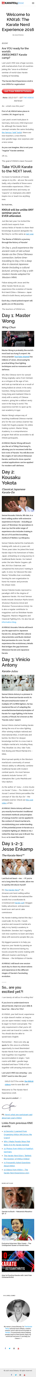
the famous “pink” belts (12, 132)
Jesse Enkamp (19, 35)
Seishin (7, 1332)
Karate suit (19, 903)
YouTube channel (21, 357)
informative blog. (9, 622)
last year (29, 234)
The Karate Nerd (12, 890)
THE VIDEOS (28, 98)
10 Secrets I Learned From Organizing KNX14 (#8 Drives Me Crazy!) (18, 1134)
